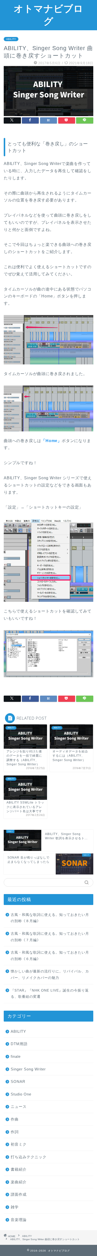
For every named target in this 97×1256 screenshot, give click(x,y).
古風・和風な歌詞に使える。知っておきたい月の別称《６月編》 (50, 956)
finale (16, 1056)
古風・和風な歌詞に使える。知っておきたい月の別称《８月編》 (50, 918)
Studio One (21, 1094)
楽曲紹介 (19, 1182)
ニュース (19, 1106)
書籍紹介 (19, 1169)
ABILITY (11, 39)
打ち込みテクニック (29, 1157)
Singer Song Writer (28, 1069)
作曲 (15, 1119)
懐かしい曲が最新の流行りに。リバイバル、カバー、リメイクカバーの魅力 (50, 974)
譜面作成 (19, 1194)
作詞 (15, 1132)
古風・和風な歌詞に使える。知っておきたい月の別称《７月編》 (50, 937)
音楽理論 (19, 1220)
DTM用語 (19, 1044)
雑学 (15, 1207)
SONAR (18, 1081)
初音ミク (19, 1144)
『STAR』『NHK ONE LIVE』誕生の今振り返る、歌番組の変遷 (50, 994)
